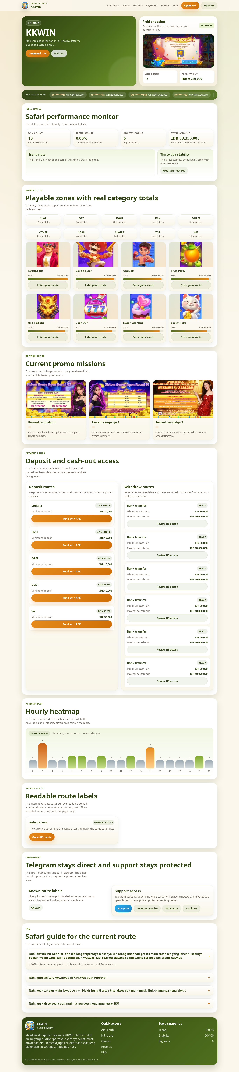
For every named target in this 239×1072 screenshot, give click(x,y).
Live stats (113, 5)
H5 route (107, 1035)
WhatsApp (171, 908)
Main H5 (59, 53)
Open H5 (209, 5)
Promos (138, 5)
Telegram (123, 908)
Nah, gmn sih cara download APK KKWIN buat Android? (68, 978)
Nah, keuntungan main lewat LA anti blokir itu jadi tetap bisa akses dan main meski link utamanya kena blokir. (107, 990)
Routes (165, 5)
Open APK (190, 5)
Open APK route (42, 837)
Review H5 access (167, 523)
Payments (152, 5)
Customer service (147, 908)
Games (126, 5)
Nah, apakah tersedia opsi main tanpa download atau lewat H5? (74, 1003)
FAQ (175, 5)
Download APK (38, 53)
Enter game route (48, 285)
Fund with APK (72, 518)
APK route (108, 1030)
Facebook (191, 908)
